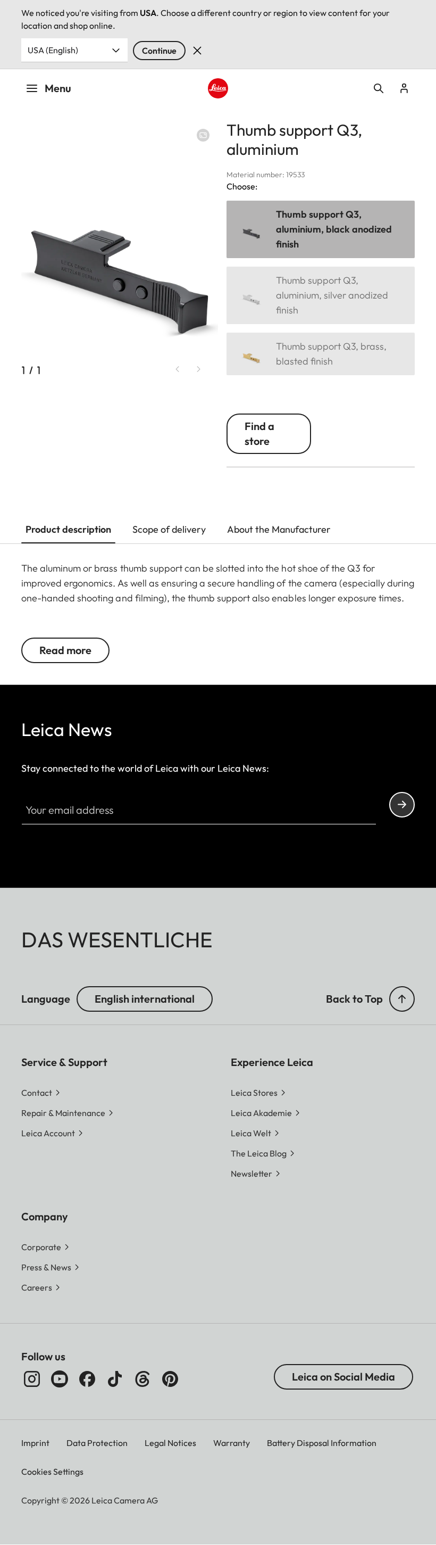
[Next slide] (198, 369)
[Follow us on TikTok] (114, 1379)
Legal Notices (170, 1442)
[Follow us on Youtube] (59, 1379)
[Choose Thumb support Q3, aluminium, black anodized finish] (321, 229)
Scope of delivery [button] (169, 529)
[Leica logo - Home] (218, 88)
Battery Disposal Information (321, 1442)
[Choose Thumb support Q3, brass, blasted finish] (321, 354)
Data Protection (97, 1442)
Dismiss (197, 50)
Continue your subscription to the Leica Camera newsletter (402, 804)
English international (145, 998)
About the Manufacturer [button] (279, 529)
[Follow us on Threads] (142, 1379)
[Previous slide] (177, 369)
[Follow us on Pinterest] (170, 1379)
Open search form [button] (378, 88)
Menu (58, 88)
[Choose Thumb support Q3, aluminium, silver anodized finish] (321, 295)
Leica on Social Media (343, 1376)
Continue (159, 50)
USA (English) (53, 50)
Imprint (35, 1442)
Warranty (231, 1442)
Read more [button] (65, 650)
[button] (402, 999)
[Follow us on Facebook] (87, 1379)
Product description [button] (68, 529)
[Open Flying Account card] (404, 88)
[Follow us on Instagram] (32, 1379)
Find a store (259, 433)
